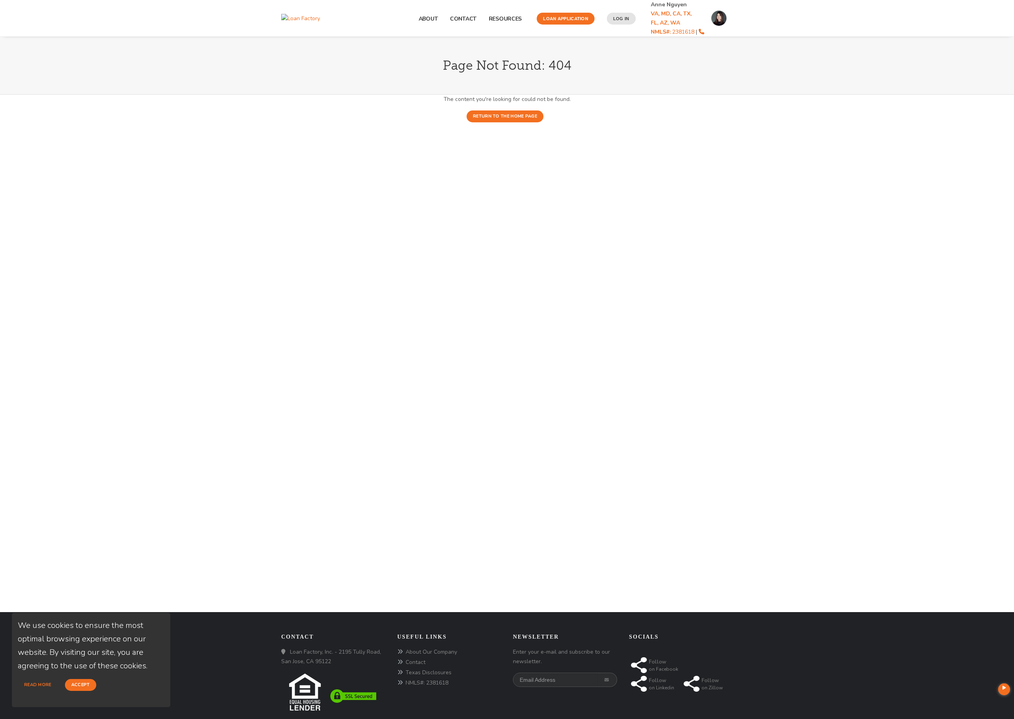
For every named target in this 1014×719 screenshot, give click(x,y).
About (428, 19)
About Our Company (431, 652)
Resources (507, 19)
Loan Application (565, 18)
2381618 (672, 32)
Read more (37, 685)
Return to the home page (505, 116)
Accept (80, 685)
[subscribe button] (607, 680)
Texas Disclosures (429, 672)
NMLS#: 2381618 (427, 683)
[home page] (300, 18)
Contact (463, 19)
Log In (621, 18)
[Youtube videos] (1004, 689)
